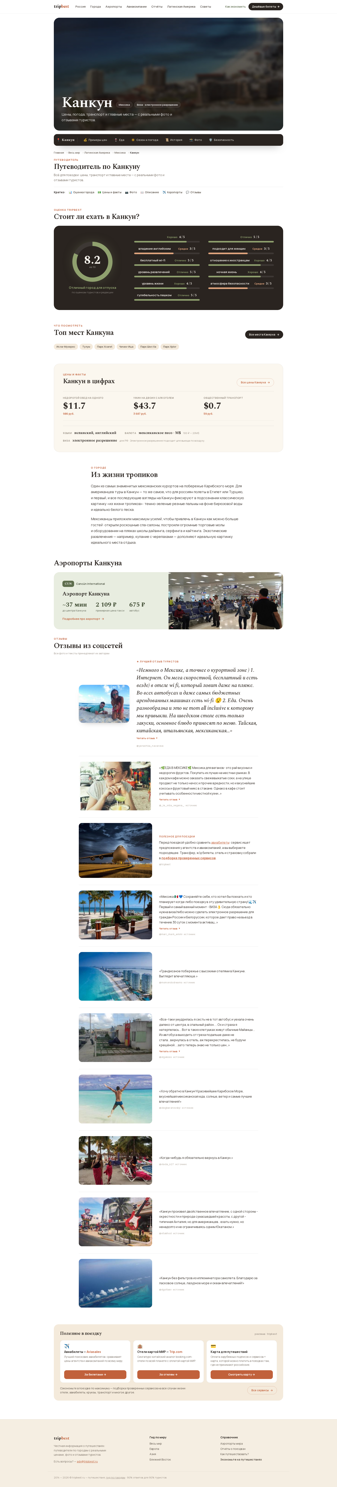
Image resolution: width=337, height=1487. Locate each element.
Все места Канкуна (264, 334)
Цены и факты (109, 192)
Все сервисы (262, 1390)
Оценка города (81, 192)
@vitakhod (165, 1233)
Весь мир (74, 152)
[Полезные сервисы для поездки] (115, 850)
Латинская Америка (181, 7)
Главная (59, 152)
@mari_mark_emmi (171, 934)
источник (191, 805)
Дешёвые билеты (266, 6)
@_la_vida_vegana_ (171, 805)
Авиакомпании (137, 7)
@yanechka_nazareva (150, 745)
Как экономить (235, 6)
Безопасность (221, 140)
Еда (119, 140)
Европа (154, 1449)
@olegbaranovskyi (170, 1107)
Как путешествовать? (234, 1454)
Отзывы (193, 192)
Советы (205, 7)
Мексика (120, 152)
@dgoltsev (165, 1289)
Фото (195, 140)
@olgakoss (165, 1057)
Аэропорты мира (231, 1443)
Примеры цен (95, 140)
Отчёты (156, 7)
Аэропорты (114, 7)
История (173, 140)
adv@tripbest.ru (87, 1461)
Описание (149, 192)
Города (95, 7)
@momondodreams (170, 982)
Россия (80, 7)
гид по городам (115, 1477)
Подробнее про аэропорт (83, 619)
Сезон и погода (144, 140)
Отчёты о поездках (233, 1449)
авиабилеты (220, 842)
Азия (153, 1454)
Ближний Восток (160, 1459)
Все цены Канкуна (255, 382)
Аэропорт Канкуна (85, 594)
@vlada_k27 (166, 1164)
